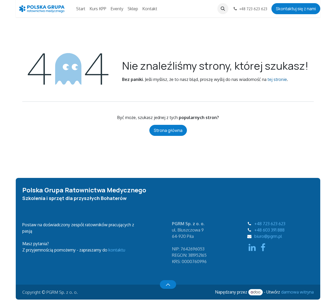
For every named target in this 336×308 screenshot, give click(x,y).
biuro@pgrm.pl (268, 236)
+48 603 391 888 (269, 230)
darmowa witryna (297, 292)
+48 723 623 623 (269, 223)
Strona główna (168, 130)
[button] (222, 8)
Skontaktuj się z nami (296, 9)
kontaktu (116, 250)
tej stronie (277, 79)
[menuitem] (80, 8)
